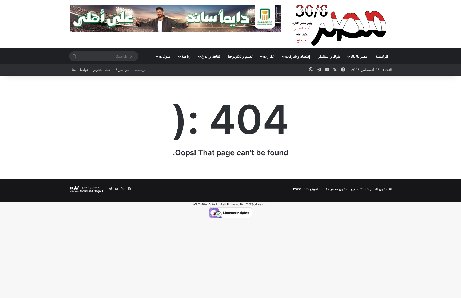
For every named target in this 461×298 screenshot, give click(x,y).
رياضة (186, 56)
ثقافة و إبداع (210, 56)
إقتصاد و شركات (297, 56)
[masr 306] (341, 24)
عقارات (269, 56)
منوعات (165, 56)
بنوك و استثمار (329, 56)
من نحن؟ (122, 69)
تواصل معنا (80, 69)
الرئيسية (381, 56)
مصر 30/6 (359, 56)
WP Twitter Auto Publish (209, 204)
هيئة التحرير (101, 69)
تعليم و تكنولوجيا (240, 56)
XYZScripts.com (257, 204)
